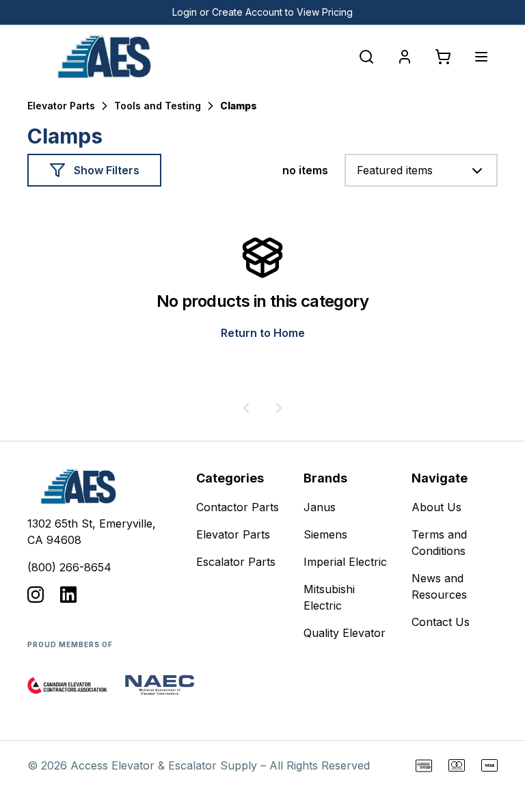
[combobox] (421, 170)
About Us (436, 507)
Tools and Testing (157, 105)
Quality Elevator (345, 633)
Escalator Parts (235, 562)
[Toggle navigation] (481, 56)
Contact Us (441, 622)
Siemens (325, 534)
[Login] (404, 56)
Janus (320, 507)
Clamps (238, 105)
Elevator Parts (61, 105)
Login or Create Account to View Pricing (262, 12)
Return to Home (263, 333)
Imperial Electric (345, 562)
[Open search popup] (366, 56)
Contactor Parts (237, 507)
